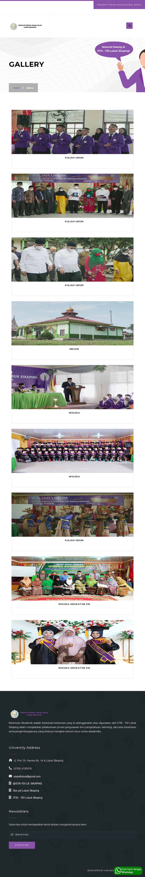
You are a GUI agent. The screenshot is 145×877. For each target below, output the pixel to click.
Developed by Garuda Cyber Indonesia (110, 870)
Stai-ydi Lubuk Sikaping (26, 790)
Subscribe (21, 845)
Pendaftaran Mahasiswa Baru (119, 5)
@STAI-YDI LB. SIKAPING (27, 783)
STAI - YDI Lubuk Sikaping (27, 797)
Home (16, 88)
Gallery (29, 88)
